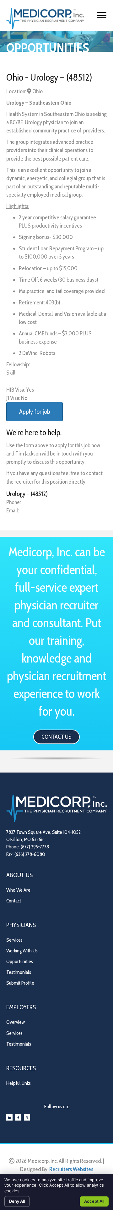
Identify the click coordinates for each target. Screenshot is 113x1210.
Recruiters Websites (71, 1169)
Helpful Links (18, 1083)
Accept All (94, 1201)
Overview (15, 1022)
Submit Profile (20, 983)
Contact (13, 901)
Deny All (17, 1201)
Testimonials (18, 972)
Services (14, 940)
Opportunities (19, 961)
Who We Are (18, 890)
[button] (56, 737)
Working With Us (22, 951)
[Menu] (101, 15)
